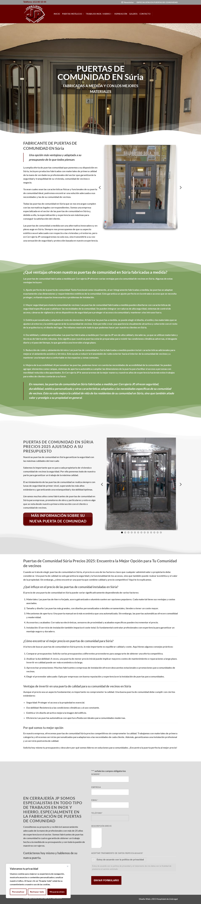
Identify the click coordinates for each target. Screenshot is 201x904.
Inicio (57, 14)
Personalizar (18, 891)
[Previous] (100, 187)
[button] (127, 2)
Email (94, 800)
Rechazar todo (37, 891)
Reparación (120, 14)
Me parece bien (57, 891)
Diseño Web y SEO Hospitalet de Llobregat (158, 899)
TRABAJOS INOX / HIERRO (98, 14)
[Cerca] (67, 866)
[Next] (180, 187)
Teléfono (96, 813)
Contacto (144, 14)
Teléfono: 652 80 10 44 (34, 1)
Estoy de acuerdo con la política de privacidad (120, 859)
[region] (38, 881)
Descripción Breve (101, 826)
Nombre (95, 774)
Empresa (96, 787)
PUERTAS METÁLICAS (72, 14)
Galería (133, 14)
